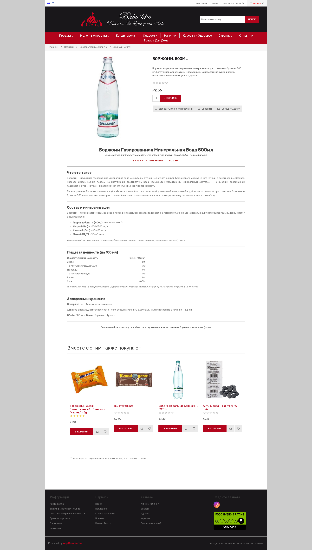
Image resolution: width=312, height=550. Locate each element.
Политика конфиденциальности (67, 513)
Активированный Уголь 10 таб (220, 407)
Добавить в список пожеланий (176, 108)
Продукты (66, 35)
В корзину (170, 98)
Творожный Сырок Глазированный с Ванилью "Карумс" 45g (87, 409)
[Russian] (49, 3)
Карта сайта (57, 504)
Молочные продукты (94, 35)
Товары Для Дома (156, 40)
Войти (215, 3)
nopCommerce (72, 543)
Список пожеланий (151, 523)
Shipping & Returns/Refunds (65, 508)
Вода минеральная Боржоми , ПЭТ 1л (178, 407)
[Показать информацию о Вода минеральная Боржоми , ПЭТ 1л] (178, 379)
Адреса (145, 513)
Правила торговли (60, 518)
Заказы (145, 508)
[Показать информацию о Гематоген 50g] (133, 379)
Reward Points (103, 523)
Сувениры (226, 35)
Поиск (252, 19)
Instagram (217, 505)
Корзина (145, 518)
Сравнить (207, 108)
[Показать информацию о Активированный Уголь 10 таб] (222, 379)
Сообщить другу (231, 108)
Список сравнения (105, 513)
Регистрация (201, 3)
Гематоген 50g (123, 405)
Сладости (150, 35)
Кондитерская (126, 35)
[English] (53, 3)
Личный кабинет (150, 504)
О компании (56, 523)
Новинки (99, 518)
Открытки (246, 35)
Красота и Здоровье (197, 35)
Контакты (55, 528)
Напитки (170, 35)
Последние (101, 508)
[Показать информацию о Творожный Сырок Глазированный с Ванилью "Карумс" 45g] (89, 379)
